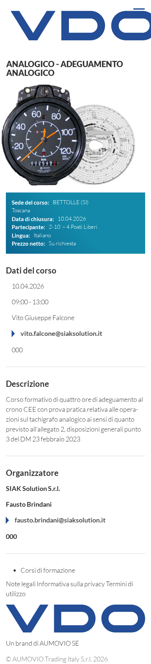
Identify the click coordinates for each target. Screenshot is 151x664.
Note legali (21, 584)
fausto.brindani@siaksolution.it (60, 520)
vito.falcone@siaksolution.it (61, 333)
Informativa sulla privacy (71, 584)
